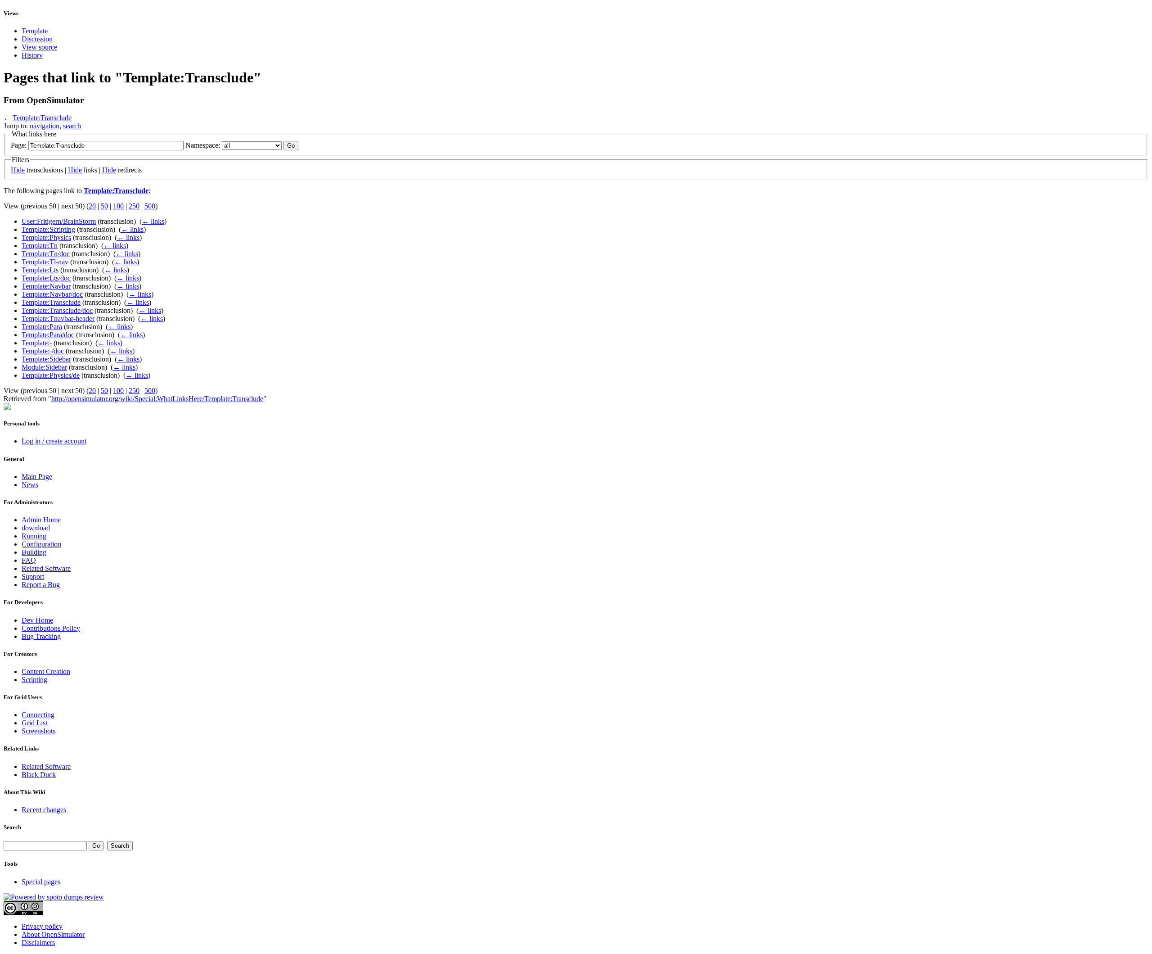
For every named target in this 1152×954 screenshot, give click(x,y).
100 (118, 206)
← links (153, 221)
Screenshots (38, 731)
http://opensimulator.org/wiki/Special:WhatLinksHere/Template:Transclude (157, 398)
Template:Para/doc (48, 335)
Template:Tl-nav (45, 262)
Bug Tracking (41, 636)
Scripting (34, 679)
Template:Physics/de (51, 375)
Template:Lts (40, 270)
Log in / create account (54, 441)
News (30, 484)
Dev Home (37, 620)
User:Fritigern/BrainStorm (59, 221)
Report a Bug (41, 584)
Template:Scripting (48, 229)
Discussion (37, 39)
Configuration (41, 544)
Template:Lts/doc (46, 278)
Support (33, 576)
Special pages (41, 882)
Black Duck (39, 774)
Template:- (37, 343)
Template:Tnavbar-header (58, 318)
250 (134, 206)
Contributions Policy (51, 628)
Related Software (46, 568)
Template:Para (42, 326)
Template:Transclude (42, 118)
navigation (44, 126)
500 (149, 206)
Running (34, 536)
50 (104, 206)
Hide (18, 170)
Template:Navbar (46, 286)
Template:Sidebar (46, 359)
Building (34, 552)
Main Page (37, 476)
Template (35, 31)
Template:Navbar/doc (52, 294)
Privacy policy (42, 926)
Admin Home (41, 520)
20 (92, 206)
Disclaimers (38, 942)
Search (12, 827)
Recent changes (44, 810)
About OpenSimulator (53, 934)
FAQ (29, 560)
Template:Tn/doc (46, 254)
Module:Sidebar (44, 367)
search (72, 126)
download (36, 528)
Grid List (34, 723)
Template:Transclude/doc (57, 310)
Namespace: (202, 145)
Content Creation (46, 671)
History (32, 55)
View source (39, 47)
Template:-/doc (43, 351)
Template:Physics (46, 237)
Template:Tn (40, 245)
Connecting (38, 715)
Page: (19, 145)
